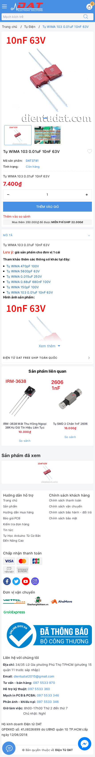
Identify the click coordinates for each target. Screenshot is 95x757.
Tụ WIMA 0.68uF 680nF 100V (28, 282)
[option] (47, 77)
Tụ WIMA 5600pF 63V (23, 271)
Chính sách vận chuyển (65, 506)
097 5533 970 (44, 683)
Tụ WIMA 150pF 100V (22, 287)
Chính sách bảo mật (63, 518)
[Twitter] (16, 581)
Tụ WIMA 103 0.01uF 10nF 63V (29, 292)
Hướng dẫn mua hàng (18, 512)
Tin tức (8, 530)
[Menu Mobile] (4, 5)
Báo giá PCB (11, 518)
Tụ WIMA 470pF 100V (22, 266)
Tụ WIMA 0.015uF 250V (24, 276)
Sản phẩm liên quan (47, 371)
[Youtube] (26, 581)
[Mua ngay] (49, 399)
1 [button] (45, 118)
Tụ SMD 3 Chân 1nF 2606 (70, 423)
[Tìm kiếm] (85, 16)
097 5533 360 (39, 689)
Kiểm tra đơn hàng (16, 524)
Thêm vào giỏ (47, 207)
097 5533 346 (48, 695)
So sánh (24, 440)
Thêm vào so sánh (16, 216)
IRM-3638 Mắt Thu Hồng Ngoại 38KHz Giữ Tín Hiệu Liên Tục (24, 425)
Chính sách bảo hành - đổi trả (70, 512)
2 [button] (50, 118)
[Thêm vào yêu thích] (89, 151)
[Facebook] (7, 581)
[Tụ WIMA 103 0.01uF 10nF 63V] (47, 472)
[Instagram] (35, 581)
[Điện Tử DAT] (27, 6)
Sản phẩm (10, 506)
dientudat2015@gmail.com (34, 676)
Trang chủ (10, 500)
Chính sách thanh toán (65, 500)
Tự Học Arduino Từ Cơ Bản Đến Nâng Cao (22, 538)
